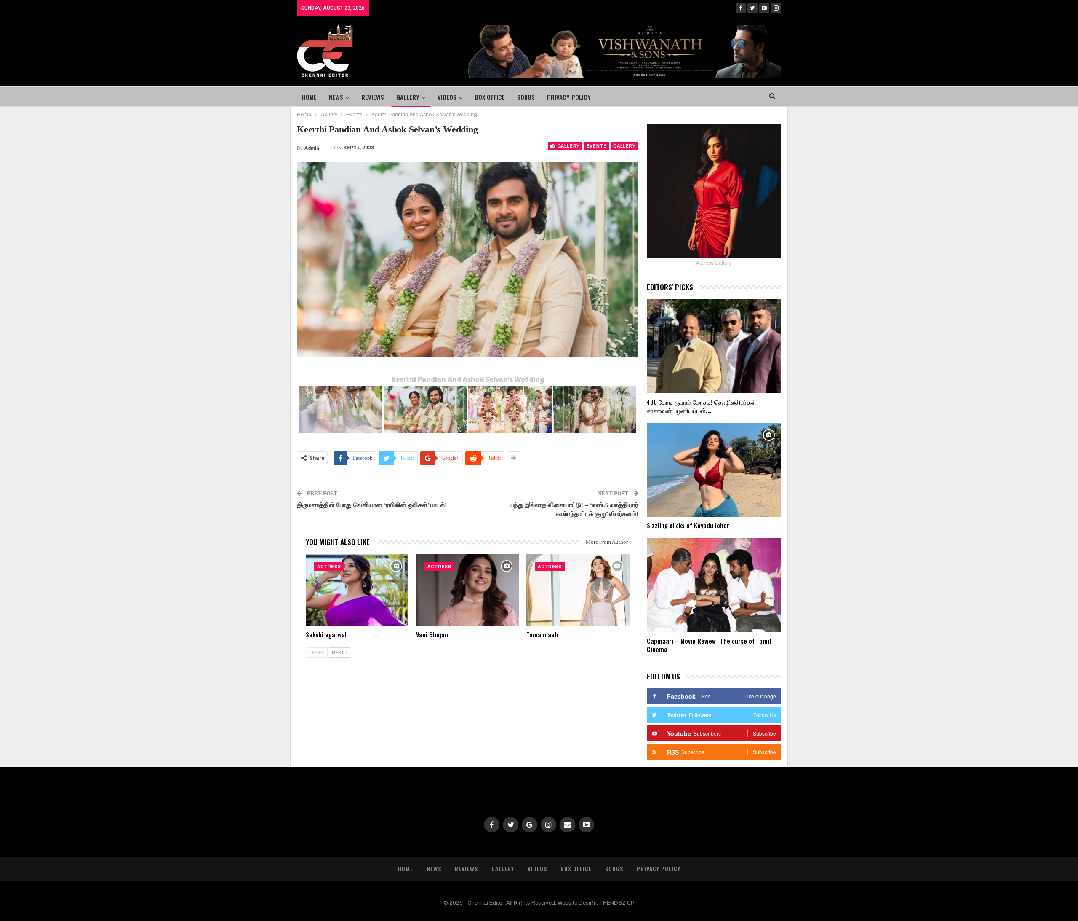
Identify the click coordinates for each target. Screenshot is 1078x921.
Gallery (407, 97)
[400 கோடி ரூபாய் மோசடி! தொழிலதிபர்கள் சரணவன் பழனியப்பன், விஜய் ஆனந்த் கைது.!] (714, 346)
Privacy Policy (569, 97)
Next (636, 260)
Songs (526, 97)
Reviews (372, 97)
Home (309, 97)
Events (597, 146)
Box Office (490, 97)
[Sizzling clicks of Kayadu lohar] (714, 470)
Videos (447, 97)
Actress (329, 566)
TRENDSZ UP (617, 903)
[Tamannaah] (577, 590)
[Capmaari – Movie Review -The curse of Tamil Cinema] (714, 585)
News (336, 97)
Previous (299, 260)
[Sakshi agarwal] (357, 590)
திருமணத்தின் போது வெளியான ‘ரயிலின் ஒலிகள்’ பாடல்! (372, 505)
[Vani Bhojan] (467, 590)
